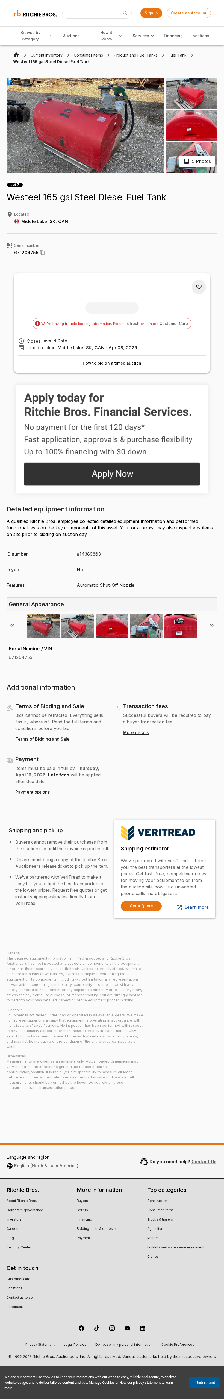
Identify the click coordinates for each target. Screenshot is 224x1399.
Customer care (18, 1279)
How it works (106, 36)
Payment (84, 1238)
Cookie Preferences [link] (177, 1344)
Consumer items (160, 1210)
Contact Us (204, 1161)
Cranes (153, 1256)
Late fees (58, 775)
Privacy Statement (40, 1344)
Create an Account (189, 13)
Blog (10, 1238)
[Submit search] (125, 13)
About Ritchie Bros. (22, 1201)
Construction (157, 1201)
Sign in (151, 13)
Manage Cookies (102, 1382)
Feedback (15, 1307)
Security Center (19, 1247)
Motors (153, 1238)
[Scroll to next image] (212, 626)
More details (136, 732)
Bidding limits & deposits (97, 1229)
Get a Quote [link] (141, 906)
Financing (173, 35)
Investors (14, 1219)
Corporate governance (25, 1210)
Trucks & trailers (160, 1219)
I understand (204, 1382)
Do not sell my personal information (123, 1344)
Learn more (197, 907)
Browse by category (30, 36)
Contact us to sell (20, 1297)
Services (141, 35)
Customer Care (174, 323)
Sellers (82, 1210)
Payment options (32, 792)
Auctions (71, 35)
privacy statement (147, 1382)
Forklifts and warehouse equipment (175, 1247)
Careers (13, 1229)
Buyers (82, 1201)
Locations (199, 35)
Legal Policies (75, 1344)
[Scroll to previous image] (12, 626)
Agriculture (155, 1229)
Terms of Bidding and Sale (42, 739)
